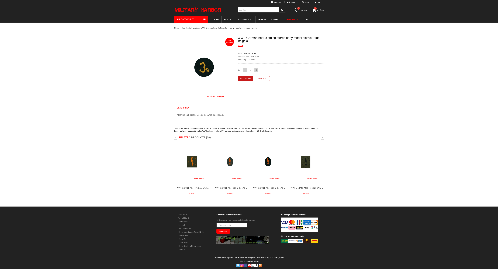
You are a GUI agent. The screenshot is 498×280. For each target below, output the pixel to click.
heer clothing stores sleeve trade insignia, (251, 128)
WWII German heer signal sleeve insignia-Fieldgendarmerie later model (230, 188)
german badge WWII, (276, 128)
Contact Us (182, 239)
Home (176, 28)
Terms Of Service (184, 218)
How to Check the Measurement (189, 246)
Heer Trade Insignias (190, 28)
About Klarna (183, 235)
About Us (181, 249)
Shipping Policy (183, 221)
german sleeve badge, (248, 131)
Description (183, 108)
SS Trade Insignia (264, 131)
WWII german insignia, (229, 131)
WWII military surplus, (211, 131)
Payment (181, 225)
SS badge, (229, 128)
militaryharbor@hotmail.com (249, 261)
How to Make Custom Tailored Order (191, 232)
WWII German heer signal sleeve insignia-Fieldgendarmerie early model (268, 188)
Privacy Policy (183, 214)
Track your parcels (184, 228)
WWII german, (305, 128)
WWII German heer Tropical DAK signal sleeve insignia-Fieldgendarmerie (192, 188)
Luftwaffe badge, (218, 128)
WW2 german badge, (187, 128)
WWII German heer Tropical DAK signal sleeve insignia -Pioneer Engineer (305, 188)
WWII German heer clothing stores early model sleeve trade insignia (229, 28)
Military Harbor (250, 53)
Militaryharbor (278, 258)
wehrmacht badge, (204, 128)
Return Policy (183, 242)
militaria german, (292, 128)
